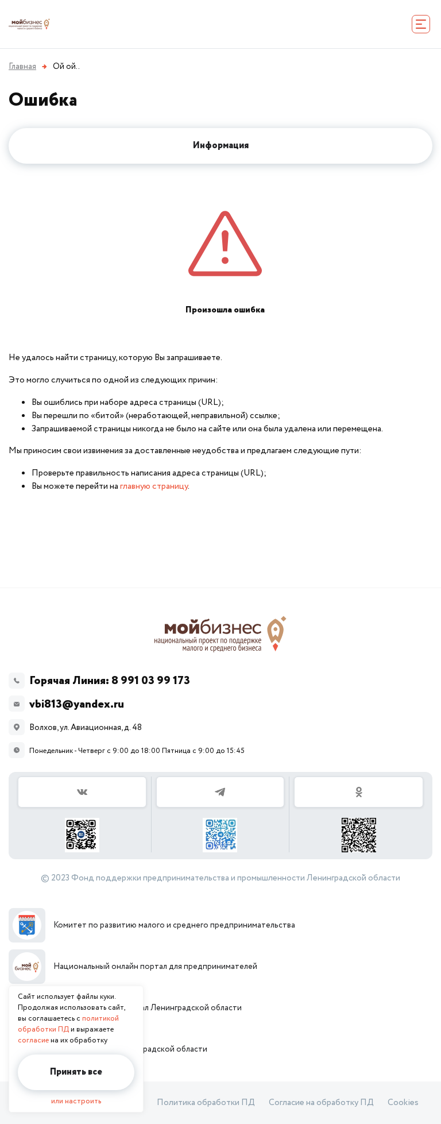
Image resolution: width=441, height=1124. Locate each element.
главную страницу (154, 486)
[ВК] (82, 814)
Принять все (76, 1072)
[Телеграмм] (221, 814)
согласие (33, 1040)
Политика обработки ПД (206, 1103)
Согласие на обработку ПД (321, 1103)
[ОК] (358, 814)
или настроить (76, 1101)
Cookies (403, 1103)
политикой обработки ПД (68, 1024)
